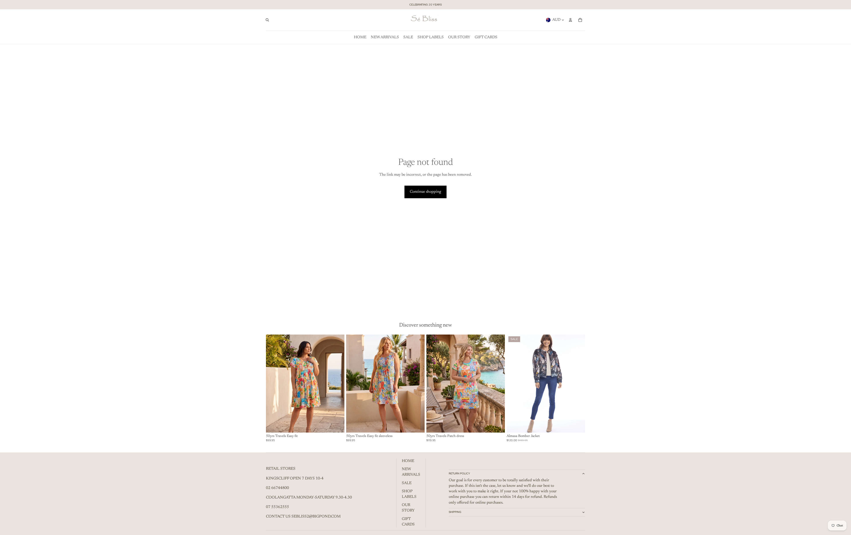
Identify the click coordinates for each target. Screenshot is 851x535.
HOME (408, 461)
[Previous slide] (513, 383)
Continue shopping (425, 192)
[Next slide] (578, 383)
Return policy (459, 473)
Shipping (455, 512)
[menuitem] (360, 37)
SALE (407, 483)
